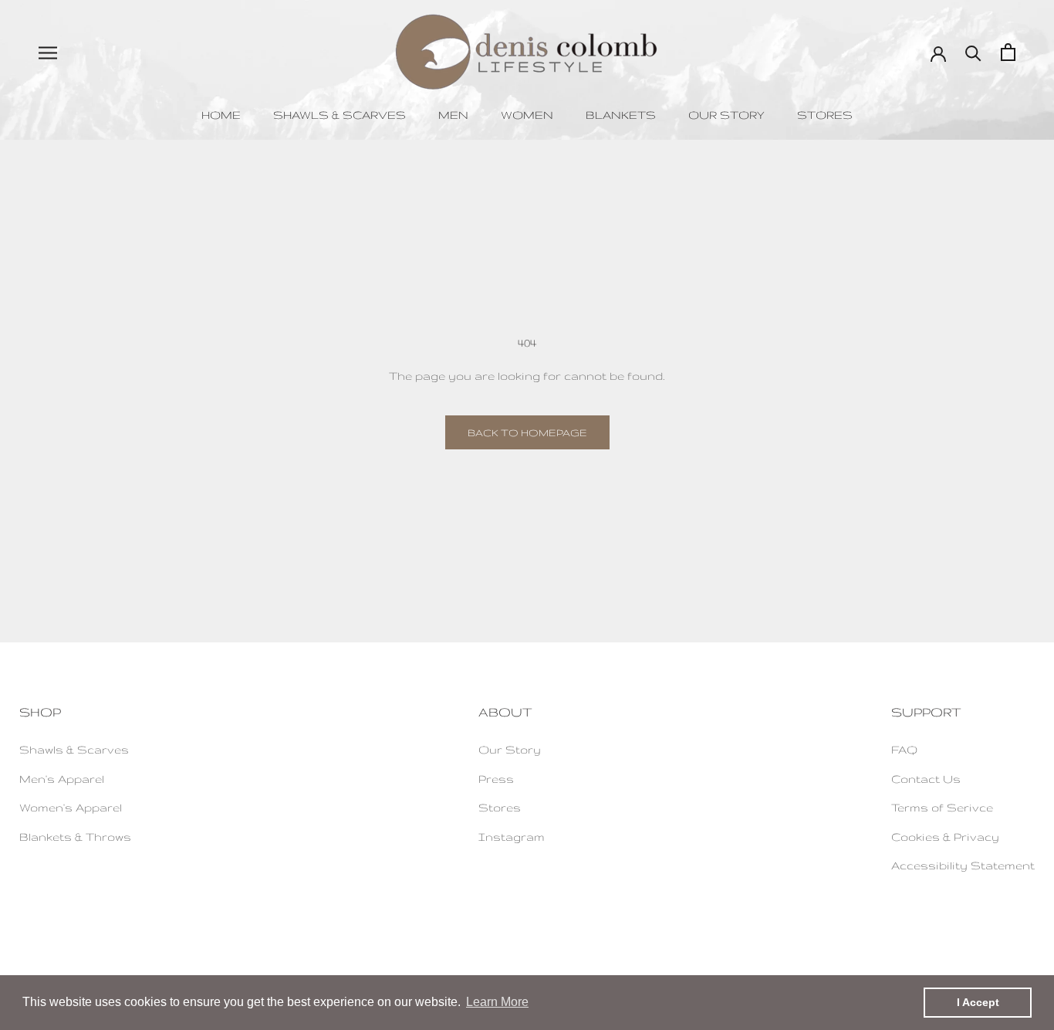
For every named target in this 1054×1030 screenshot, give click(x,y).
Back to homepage (527, 432)
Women (527, 114)
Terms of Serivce (942, 807)
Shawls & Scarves (339, 114)
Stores (825, 114)
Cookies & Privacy (945, 836)
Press (496, 778)
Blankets (621, 114)
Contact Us (926, 778)
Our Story (726, 114)
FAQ (904, 749)
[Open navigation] (48, 52)
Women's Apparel (70, 807)
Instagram (511, 836)
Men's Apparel (61, 778)
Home (221, 114)
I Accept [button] (978, 1002)
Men (453, 114)
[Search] (973, 52)
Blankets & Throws (75, 836)
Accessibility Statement (963, 865)
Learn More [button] (497, 1001)
